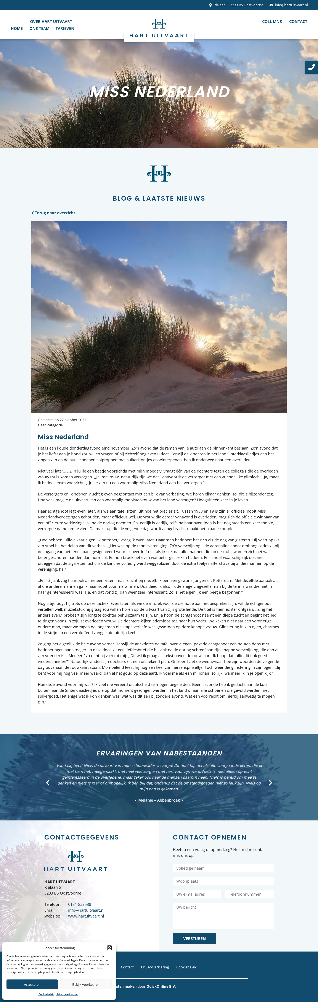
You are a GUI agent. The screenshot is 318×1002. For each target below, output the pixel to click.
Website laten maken (118, 986)
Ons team (39, 28)
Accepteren (32, 984)
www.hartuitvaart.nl (86, 916)
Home (17, 28)
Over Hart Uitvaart (51, 21)
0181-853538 (79, 904)
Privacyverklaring (67, 994)
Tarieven (65, 28)
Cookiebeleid (46, 994)
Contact (298, 21)
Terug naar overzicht (54, 212)
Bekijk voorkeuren (86, 984)
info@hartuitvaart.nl (291, 5)
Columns (272, 21)
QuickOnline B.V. (161, 986)
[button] (109, 948)
